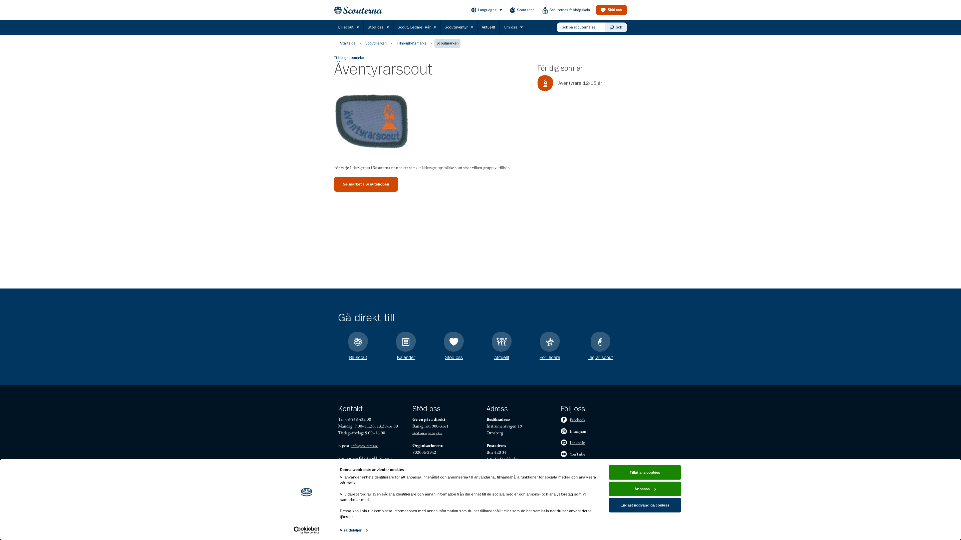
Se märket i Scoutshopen (366, 184)
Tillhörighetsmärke (411, 43)
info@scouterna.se (364, 445)
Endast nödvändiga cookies (644, 505)
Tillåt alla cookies (645, 472)
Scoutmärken (376, 43)
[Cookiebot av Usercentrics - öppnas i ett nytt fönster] (307, 530)
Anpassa (642, 488)
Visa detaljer (351, 530)
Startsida (347, 43)
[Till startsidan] (358, 10)
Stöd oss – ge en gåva (427, 432)
